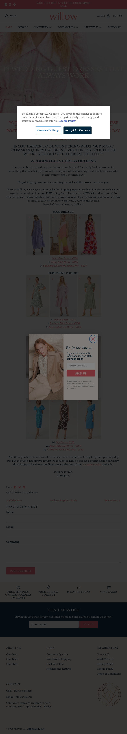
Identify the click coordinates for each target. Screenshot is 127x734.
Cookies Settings (48, 130)
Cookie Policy (67, 120)
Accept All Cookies (77, 130)
